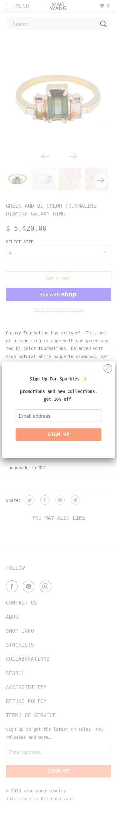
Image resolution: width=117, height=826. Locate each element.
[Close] (108, 367)
